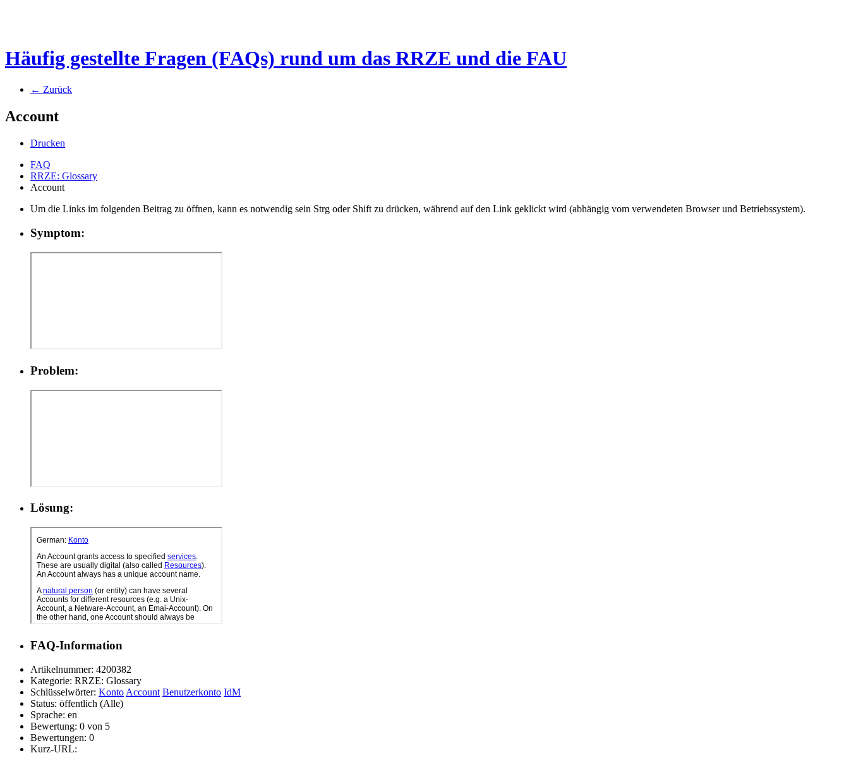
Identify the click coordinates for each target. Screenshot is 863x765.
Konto (111, 692)
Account (143, 692)
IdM (232, 692)
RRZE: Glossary (63, 176)
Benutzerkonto (191, 692)
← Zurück (51, 89)
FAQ (40, 164)
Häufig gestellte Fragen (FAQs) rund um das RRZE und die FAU (286, 58)
